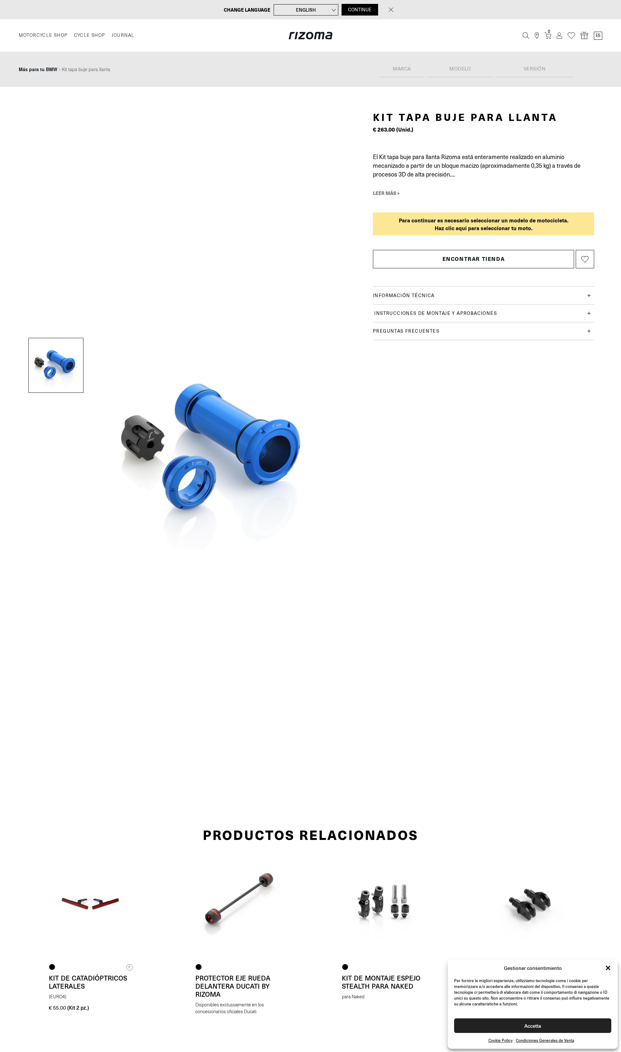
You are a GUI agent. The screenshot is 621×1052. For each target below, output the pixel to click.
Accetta (532, 1025)
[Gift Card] (584, 35)
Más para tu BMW (38, 69)
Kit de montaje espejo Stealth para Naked (381, 982)
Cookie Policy (500, 1040)
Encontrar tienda (473, 259)
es (598, 35)
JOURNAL (123, 35)
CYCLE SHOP (89, 35)
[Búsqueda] (526, 35)
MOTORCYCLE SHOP (43, 35)
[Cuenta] (559, 35)
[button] (608, 968)
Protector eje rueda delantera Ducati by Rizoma (232, 986)
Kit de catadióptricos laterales (88, 982)
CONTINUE (360, 9)
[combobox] (401, 69)
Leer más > (386, 193)
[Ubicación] (537, 35)
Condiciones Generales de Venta (545, 1040)
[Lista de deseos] (571, 35)
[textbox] (401, 69)
